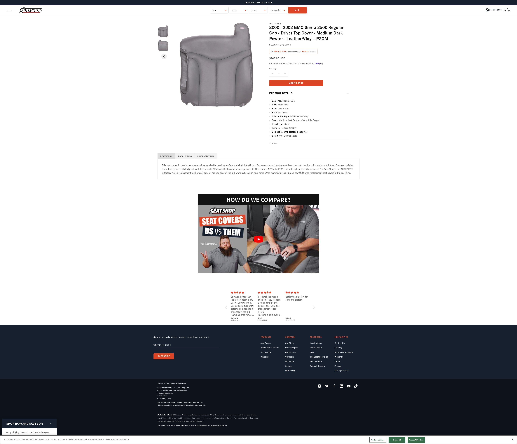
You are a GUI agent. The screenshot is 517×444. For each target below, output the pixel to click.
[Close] (513, 439)
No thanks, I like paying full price (235, 239)
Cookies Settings (377, 440)
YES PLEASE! (234, 232)
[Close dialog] (194, 182)
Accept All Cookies (416, 440)
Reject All (397, 440)
